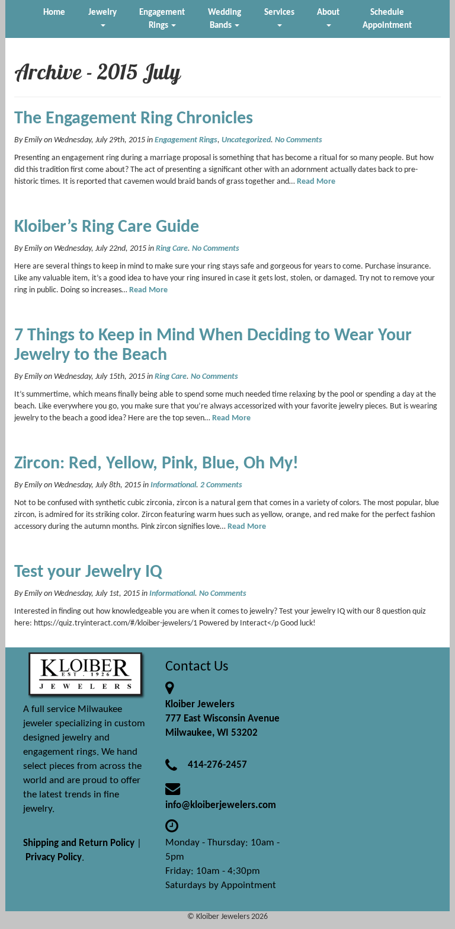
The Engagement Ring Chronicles (133, 119)
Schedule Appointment (387, 19)
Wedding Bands (224, 19)
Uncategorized (246, 140)
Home (54, 12)
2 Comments (221, 485)
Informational (173, 485)
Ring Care (172, 248)
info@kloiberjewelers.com (220, 805)
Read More (316, 181)
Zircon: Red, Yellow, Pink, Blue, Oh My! (156, 464)
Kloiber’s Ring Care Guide (106, 227)
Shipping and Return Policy (78, 843)
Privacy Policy (53, 858)
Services (279, 12)
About (328, 12)
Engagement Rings (162, 19)
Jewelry (102, 12)
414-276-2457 (217, 765)
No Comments (298, 140)
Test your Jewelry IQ (88, 572)
